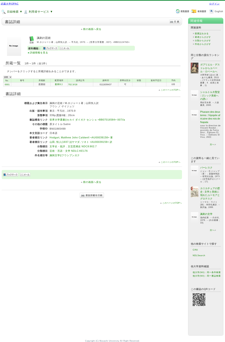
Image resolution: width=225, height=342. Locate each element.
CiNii (195, 249)
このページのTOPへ (170, 90)
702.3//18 (72, 84)
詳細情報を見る (39, 52)
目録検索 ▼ (14, 11)
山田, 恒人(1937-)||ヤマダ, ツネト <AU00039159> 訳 (81, 142)
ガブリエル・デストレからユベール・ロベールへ (210, 68)
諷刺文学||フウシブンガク (65, 155)
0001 (7, 84)
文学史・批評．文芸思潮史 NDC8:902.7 (73, 146)
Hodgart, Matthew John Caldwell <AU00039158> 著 (81, 137)
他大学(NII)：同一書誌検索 (207, 276)
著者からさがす (203, 37)
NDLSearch (199, 255)
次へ (212, 144)
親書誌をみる (202, 33)
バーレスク (206, 167)
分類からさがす (203, 40)
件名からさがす (203, 44)
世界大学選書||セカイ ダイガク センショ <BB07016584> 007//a (87, 119)
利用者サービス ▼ (40, 11)
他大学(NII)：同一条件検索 (207, 272)
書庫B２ (59, 84)
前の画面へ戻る (92, 29)
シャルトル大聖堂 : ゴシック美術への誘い (210, 95)
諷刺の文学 (206, 214)
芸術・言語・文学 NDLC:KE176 (69, 151)
